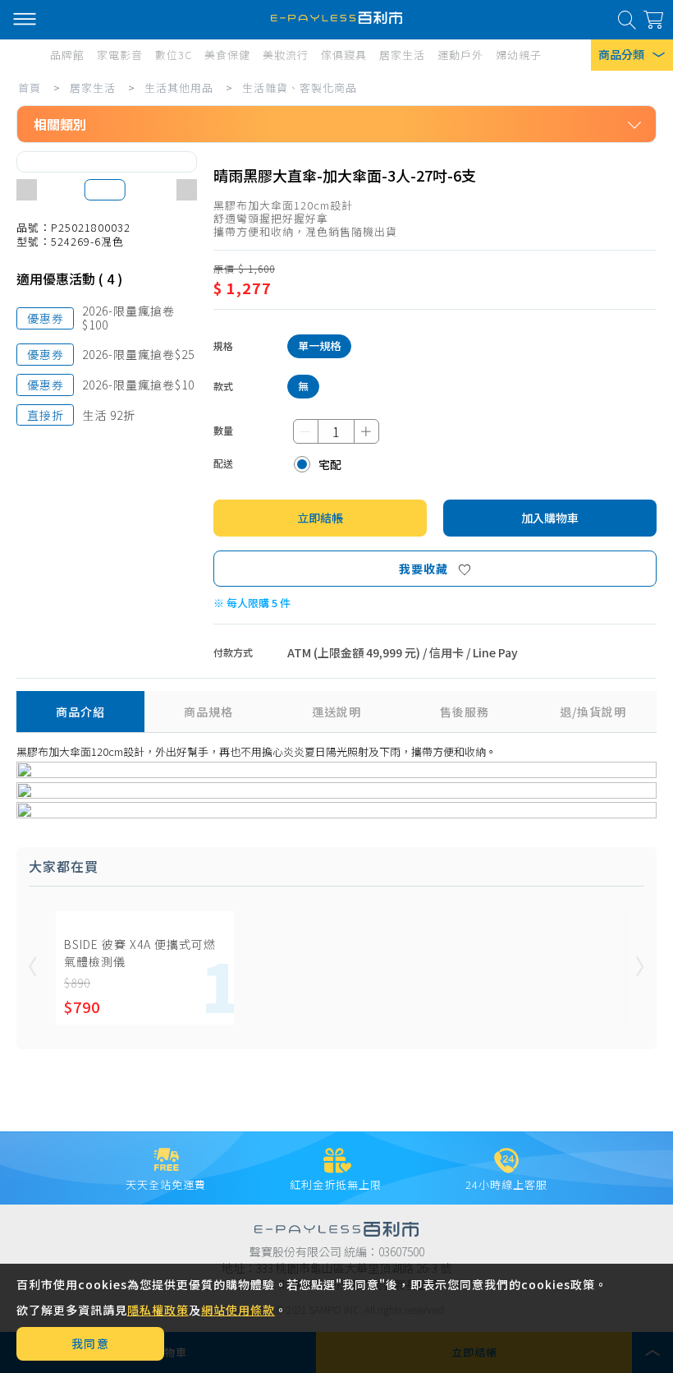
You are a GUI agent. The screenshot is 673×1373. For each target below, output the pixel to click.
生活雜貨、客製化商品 (299, 87)
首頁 (29, 87)
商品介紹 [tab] (80, 711)
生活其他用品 (178, 87)
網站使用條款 (238, 1310)
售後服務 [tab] (464, 711)
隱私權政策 (158, 1310)
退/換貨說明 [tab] (593, 711)
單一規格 (319, 345)
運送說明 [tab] (336, 711)
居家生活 (93, 87)
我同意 (90, 1343)
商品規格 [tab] (208, 711)
